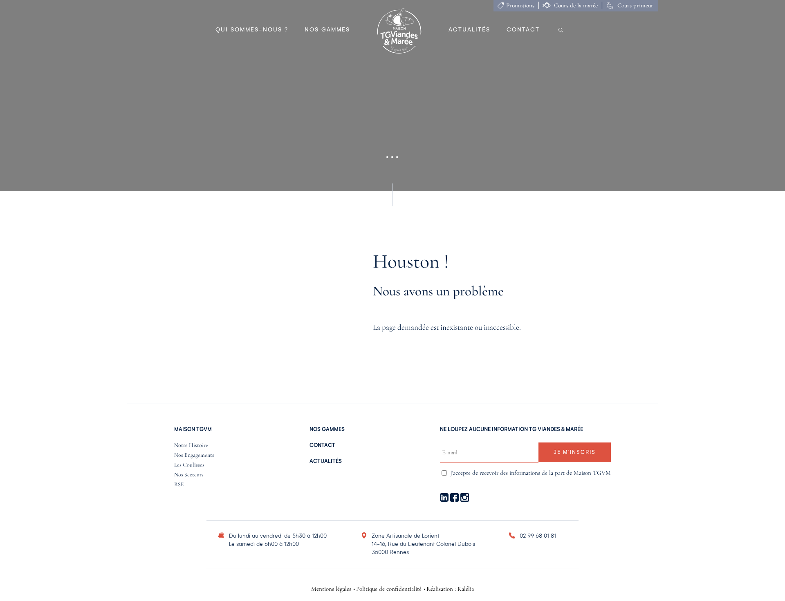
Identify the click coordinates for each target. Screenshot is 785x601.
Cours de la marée (576, 5)
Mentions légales (331, 589)
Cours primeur (635, 5)
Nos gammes (327, 29)
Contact (523, 29)
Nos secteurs (189, 475)
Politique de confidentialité (389, 589)
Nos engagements (194, 455)
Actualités (469, 29)
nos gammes (327, 429)
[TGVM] (399, 31)
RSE (179, 485)
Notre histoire (191, 445)
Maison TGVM (193, 429)
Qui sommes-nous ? (251, 29)
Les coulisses (189, 465)
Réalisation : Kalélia (450, 589)
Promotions (520, 5)
